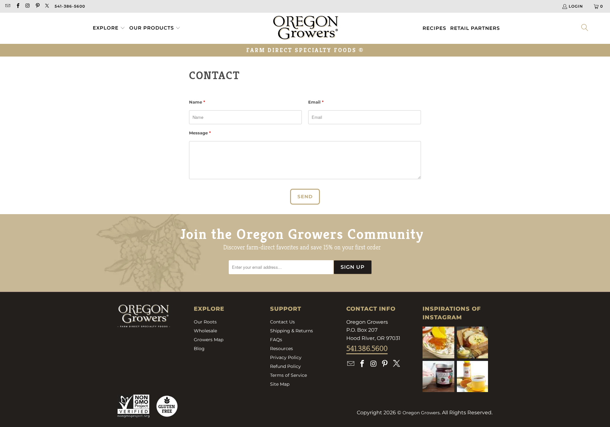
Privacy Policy (286, 357)
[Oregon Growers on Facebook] (17, 6)
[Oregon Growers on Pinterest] (37, 6)
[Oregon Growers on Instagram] (27, 6)
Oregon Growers (421, 413)
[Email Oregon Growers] (7, 6)
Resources (281, 348)
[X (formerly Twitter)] (47, 6)
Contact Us (282, 322)
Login (576, 6)
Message (200, 132)
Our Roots (205, 322)
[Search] (585, 28)
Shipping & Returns (291, 331)
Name (197, 102)
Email (316, 102)
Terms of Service (288, 375)
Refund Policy (285, 366)
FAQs (276, 339)
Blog (199, 348)
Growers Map (208, 339)
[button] (109, 28)
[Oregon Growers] (305, 28)
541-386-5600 (70, 6)
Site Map (279, 384)
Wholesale (205, 331)
